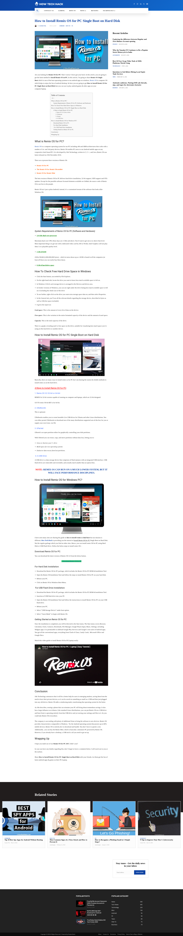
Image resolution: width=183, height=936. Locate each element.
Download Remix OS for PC (71, 561)
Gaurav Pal (42, 25)
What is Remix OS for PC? (59, 101)
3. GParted (58, 116)
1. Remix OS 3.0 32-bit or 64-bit (63, 112)
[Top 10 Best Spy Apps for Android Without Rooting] (23, 818)
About (99, 934)
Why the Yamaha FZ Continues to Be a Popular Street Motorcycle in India (130, 51)
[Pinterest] (57, 766)
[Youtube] (147, 4)
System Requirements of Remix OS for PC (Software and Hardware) (72, 103)
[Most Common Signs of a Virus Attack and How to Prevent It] (69, 818)
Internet (143, 838)
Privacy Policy (121, 934)
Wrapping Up (55, 134)
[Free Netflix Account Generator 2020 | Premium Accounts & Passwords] (81, 903)
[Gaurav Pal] (36, 26)
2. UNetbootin (59, 114)
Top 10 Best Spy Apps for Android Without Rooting (24, 840)
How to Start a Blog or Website (134, 934)
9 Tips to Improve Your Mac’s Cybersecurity (156, 840)
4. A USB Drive (59, 118)
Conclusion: (54, 132)
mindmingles (53, 845)
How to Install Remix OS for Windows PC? (64, 120)
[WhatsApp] (61, 766)
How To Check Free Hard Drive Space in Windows (66, 105)
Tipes (114, 76)
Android (61, 25)
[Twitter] (144, 4)
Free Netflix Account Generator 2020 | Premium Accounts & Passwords (97, 903)
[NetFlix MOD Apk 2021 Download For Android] (81, 913)
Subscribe (140, 872)
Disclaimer (113, 934)
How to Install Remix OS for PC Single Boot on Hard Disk (68, 108)
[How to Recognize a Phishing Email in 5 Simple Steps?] (114, 818)
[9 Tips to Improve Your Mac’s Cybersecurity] (159, 818)
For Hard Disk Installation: (60, 125)
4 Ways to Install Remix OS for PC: (63, 110)
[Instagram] (137, 4)
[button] (37, 11)
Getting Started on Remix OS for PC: (63, 129)
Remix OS (93, 80)
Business (115, 87)
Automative (116, 55)
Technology (116, 66)
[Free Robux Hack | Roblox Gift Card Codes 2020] (81, 921)
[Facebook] (134, 4)
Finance (115, 44)
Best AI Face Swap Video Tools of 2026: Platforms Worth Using (127, 62)
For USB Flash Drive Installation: (62, 127)
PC (72, 25)
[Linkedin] (141, 4)
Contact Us (106, 934)
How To (68, 25)
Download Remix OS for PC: (61, 123)
